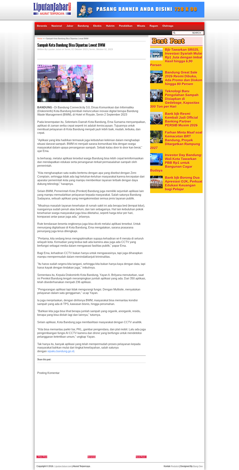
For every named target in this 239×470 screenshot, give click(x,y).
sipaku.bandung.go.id (60, 351)
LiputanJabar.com (62, 466)
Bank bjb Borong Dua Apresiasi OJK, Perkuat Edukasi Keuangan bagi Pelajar (183, 183)
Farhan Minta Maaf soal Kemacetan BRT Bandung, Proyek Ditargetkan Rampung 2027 (176, 140)
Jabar (69, 25)
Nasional (56, 25)
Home (39, 38)
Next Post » (141, 457)
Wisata (141, 25)
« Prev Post (41, 457)
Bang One (198, 466)
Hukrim (110, 25)
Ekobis (97, 25)
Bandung (83, 25)
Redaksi (175, 466)
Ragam (154, 25)
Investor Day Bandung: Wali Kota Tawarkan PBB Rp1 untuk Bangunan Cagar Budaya (176, 162)
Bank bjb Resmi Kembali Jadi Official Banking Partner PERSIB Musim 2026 (181, 119)
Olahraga (167, 25)
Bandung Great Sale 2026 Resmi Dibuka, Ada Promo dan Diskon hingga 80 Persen (183, 78)
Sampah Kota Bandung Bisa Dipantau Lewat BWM (71, 45)
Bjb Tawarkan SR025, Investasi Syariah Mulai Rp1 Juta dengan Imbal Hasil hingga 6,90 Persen (176, 57)
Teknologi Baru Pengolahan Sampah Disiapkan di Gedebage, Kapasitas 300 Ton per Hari (174, 98)
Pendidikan (125, 25)
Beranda (42, 25)
